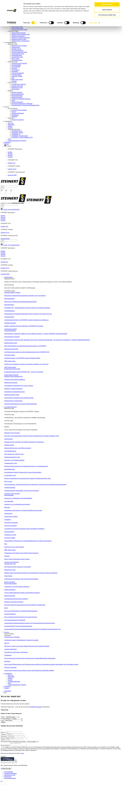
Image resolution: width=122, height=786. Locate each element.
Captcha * (3, 756)
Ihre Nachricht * (5, 745)
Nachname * (4, 736)
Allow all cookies (107, 4)
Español (10, 155)
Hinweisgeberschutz (10, 778)
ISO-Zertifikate (8, 771)
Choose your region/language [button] (11, 209)
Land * (3, 720)
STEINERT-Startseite (35, 707)
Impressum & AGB (9, 775)
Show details (93, 23)
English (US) (11, 163)
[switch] (51, 22)
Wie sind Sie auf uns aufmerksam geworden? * (14, 741)
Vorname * (4, 734)
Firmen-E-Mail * (6, 738)
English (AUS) (12, 169)
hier (23, 753)
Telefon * (3, 740)
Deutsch (10, 153)
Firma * (3, 732)
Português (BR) (12, 175)
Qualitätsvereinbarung (10, 773)
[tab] (62, 280)
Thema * (3, 717)
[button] (8, 277)
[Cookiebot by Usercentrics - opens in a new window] (11, 22)
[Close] (1, 729)
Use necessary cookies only (107, 15)
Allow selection (107, 9)
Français (10, 157)
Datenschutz (7, 776)
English (10, 152)
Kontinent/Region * (6, 718)
